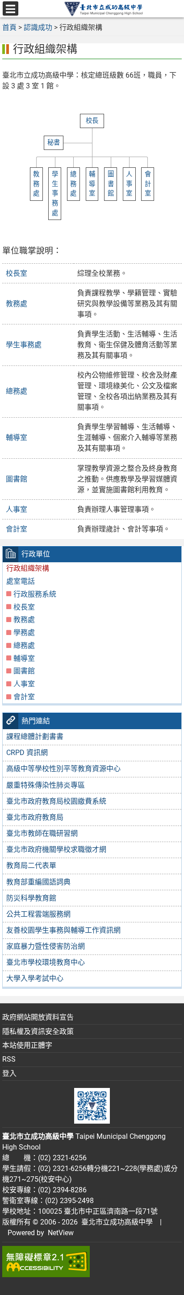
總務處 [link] (73, 183)
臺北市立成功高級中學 (115, 1222)
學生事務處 (24, 344)
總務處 (16, 391)
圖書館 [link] (111, 183)
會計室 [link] (148, 183)
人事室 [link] (129, 183)
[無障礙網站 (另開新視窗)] (92, 1261)
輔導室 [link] (92, 183)
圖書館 (16, 479)
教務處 (16, 303)
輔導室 (16, 437)
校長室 (16, 273)
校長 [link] (92, 121)
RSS (9, 1059)
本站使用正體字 (27, 1045)
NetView (61, 1233)
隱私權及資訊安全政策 (38, 1031)
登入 (9, 1073)
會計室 (16, 529)
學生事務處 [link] (55, 193)
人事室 (16, 509)
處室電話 (20, 581)
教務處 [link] (36, 183)
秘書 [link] (53, 142)
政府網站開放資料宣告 (38, 1017)
